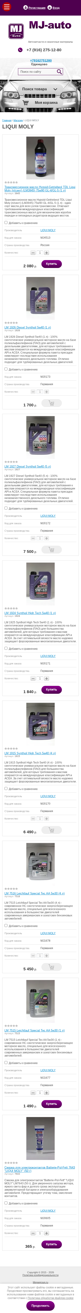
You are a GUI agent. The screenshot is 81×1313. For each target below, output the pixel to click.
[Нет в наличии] (51, 403)
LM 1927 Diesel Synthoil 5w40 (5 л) (27, 466)
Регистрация (37, 7)
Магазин (18, 120)
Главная (6, 120)
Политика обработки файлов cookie (51, 1298)
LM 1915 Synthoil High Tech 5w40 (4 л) (30, 753)
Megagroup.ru (40, 1282)
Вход (56, 7)
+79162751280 (41, 60)
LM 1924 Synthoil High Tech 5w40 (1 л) (30, 613)
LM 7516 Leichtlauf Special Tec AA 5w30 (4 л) (34, 893)
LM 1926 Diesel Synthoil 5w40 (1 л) (27, 327)
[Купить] (51, 264)
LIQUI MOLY (48, 230)
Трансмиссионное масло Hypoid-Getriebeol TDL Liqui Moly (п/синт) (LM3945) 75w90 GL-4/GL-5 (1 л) (39, 188)
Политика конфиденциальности (40, 1275)
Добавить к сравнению (23, 223)
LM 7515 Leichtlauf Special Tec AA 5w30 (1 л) (34, 1030)
